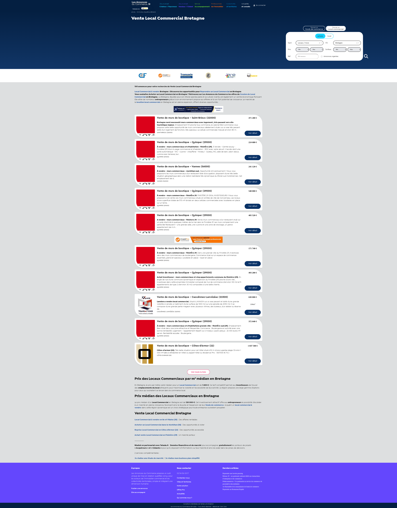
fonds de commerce (215, 405)
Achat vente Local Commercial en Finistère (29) (156, 435)
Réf (289, 56)
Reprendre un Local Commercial (215, 91)
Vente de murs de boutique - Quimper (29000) (184, 142)
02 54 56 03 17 (183, 473)
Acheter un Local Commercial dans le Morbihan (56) (158, 425)
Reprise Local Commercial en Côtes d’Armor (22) (156, 430)
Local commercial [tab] (335, 28)
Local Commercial (188, 385)
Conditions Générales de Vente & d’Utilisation (198, 504)
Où (326, 43)
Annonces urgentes (331, 56)
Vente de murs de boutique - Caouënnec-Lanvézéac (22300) (192, 297)
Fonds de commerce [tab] (314, 28)
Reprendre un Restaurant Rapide (233, 489)
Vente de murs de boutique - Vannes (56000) (183, 166)
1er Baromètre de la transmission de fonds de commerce (241, 487)
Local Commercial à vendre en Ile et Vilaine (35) (156, 419)
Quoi (290, 43)
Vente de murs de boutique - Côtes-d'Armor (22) (185, 346)
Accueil (133, 12)
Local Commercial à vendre (147, 91)
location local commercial (148, 102)
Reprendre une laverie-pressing (233, 473)
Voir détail (252, 133)
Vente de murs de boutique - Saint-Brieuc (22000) (186, 118)
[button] (319, 43)
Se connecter (261, 5)
